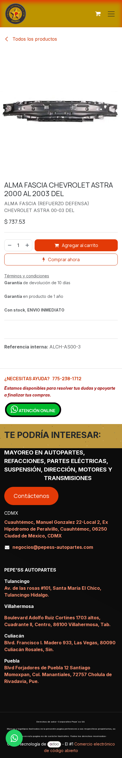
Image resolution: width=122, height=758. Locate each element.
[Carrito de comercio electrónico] (98, 13)
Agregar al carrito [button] (79, 245)
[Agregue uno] (27, 245)
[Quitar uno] (9, 245)
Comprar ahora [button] (63, 259)
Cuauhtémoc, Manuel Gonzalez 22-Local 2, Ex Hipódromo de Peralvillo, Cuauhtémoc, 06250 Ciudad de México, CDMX (56, 529)
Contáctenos (31, 496)
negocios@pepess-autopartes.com (52, 547)
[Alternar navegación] (111, 13)
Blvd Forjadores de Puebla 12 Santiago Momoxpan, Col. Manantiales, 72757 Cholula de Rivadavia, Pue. (58, 674)
